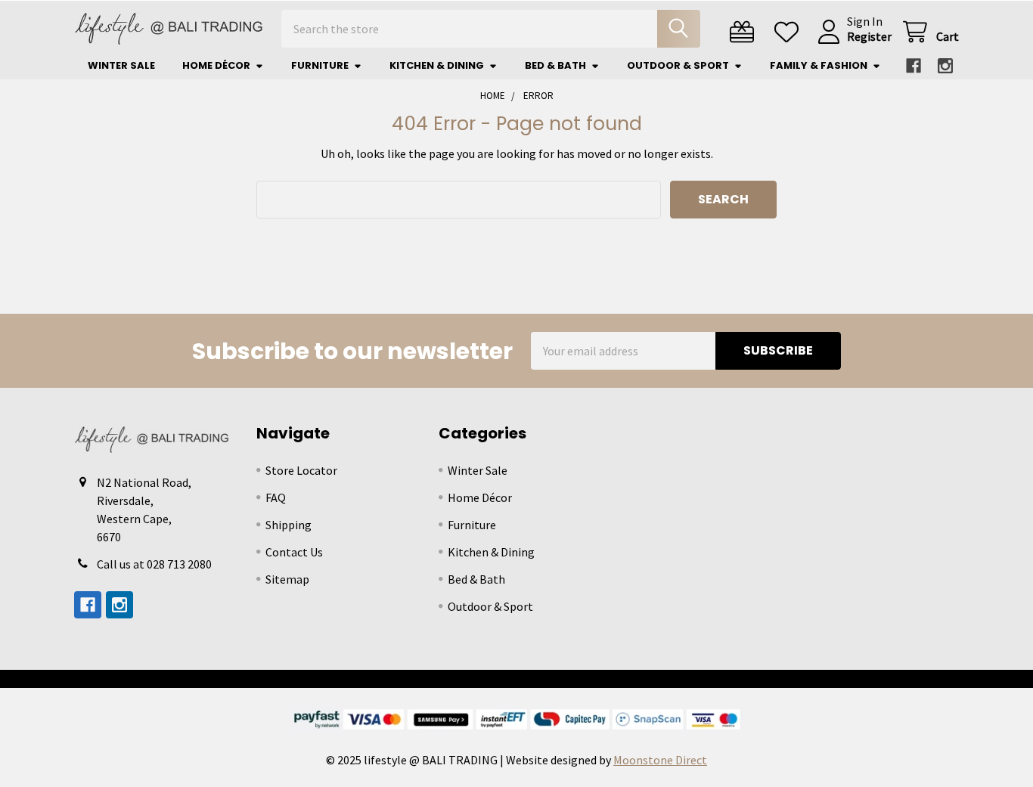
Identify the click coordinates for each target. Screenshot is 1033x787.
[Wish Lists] (790, 32)
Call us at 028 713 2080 (154, 564)
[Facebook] (913, 65)
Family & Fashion (818, 65)
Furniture (320, 65)
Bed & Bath (555, 65)
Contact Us (294, 551)
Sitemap (287, 579)
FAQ (275, 497)
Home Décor (216, 65)
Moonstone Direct (660, 759)
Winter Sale (121, 65)
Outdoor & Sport (678, 65)
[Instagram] (945, 65)
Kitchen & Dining (436, 65)
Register (869, 36)
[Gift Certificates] (745, 32)
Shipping (288, 524)
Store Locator (301, 470)
